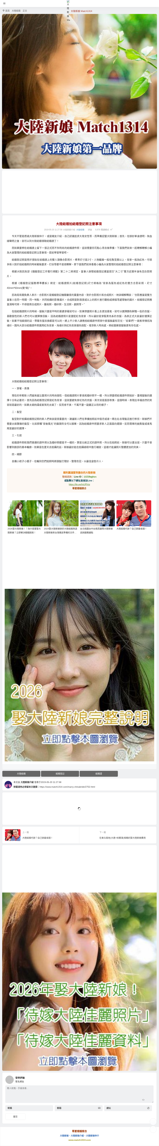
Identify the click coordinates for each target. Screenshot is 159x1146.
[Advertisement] (79, 192)
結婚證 (98, 773)
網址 (109, 1108)
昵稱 (10, 1108)
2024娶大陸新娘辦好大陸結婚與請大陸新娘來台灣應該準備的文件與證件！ (60, 532)
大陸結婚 (16, 10)
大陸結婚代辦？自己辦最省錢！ (131, 528)
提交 (15, 1116)
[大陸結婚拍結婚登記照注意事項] (79, 353)
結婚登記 (60, 773)
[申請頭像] (150, 1079)
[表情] (148, 1100)
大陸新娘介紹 (27, 782)
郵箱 (59, 1108)
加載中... (11, 817)
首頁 (7, 10)
